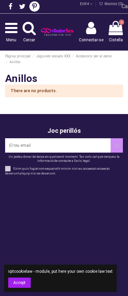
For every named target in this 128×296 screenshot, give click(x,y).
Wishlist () (113, 4)
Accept (19, 282)
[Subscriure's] (117, 145)
